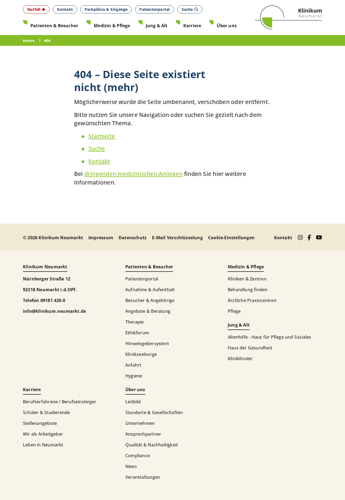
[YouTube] (319, 237)
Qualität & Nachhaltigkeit (151, 445)
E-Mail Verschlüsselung (177, 238)
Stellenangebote (40, 423)
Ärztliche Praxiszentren (252, 300)
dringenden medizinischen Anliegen (133, 174)
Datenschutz (133, 238)
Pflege (234, 311)
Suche (96, 148)
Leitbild (133, 402)
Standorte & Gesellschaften (154, 412)
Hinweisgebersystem (147, 343)
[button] (36, 9)
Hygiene (133, 376)
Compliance (137, 456)
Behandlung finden (248, 290)
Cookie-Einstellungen (231, 238)
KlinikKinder (240, 359)
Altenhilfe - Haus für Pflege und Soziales (269, 337)
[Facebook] (309, 237)
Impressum (100, 238)
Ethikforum (137, 333)
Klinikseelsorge (141, 354)
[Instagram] (300, 237)
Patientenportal (141, 279)
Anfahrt (133, 365)
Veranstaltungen (142, 477)
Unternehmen (140, 423)
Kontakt (99, 161)
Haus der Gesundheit (250, 348)
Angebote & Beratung (147, 311)
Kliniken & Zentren (247, 279)
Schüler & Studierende (46, 412)
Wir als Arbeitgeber (43, 434)
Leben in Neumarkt (43, 445)
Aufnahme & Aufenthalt (150, 290)
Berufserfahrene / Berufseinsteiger (59, 402)
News (131, 466)
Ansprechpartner (143, 434)
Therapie (134, 322)
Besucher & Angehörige (149, 300)
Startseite (101, 136)
